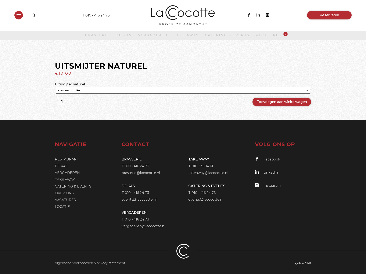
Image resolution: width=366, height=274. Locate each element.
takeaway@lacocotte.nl (208, 173)
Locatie (62, 207)
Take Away (186, 35)
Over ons (64, 193)
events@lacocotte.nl (139, 199)
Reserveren (329, 15)
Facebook (271, 159)
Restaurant (67, 159)
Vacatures (268, 35)
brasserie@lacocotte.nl (141, 173)
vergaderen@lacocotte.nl (143, 226)
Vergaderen (153, 35)
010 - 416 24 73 (97, 15)
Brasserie (97, 35)
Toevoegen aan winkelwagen (282, 102)
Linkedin (270, 172)
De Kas (124, 35)
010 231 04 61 (202, 166)
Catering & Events (227, 35)
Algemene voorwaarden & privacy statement (90, 263)
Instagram (272, 186)
